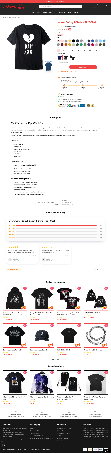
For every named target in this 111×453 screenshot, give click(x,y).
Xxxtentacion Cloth (14, 17)
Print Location (61, 53)
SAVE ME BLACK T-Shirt (64, 350)
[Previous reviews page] (94, 269)
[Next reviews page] (103, 269)
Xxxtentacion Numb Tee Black (12, 350)
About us (32, 428)
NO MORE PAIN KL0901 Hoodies (94, 313)
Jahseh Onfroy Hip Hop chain (93, 350)
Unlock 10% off (3, 445)
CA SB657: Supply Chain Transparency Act (41, 438)
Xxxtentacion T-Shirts (67, 204)
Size (58, 47)
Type (58, 32)
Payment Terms (61, 431)
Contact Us (60, 435)
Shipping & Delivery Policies (64, 428)
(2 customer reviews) (70, 26)
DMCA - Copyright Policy (36, 435)
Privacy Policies (34, 433)
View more (55, 359)
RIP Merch (64, 200)
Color (58, 38)
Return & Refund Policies (63, 433)
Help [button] (108, 450)
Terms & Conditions (35, 431)
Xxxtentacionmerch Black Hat (39, 350)
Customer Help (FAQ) (62, 438)
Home (4, 17)
